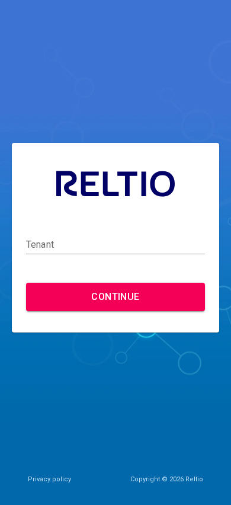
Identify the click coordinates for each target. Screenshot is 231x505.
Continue (115, 296)
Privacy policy (49, 479)
